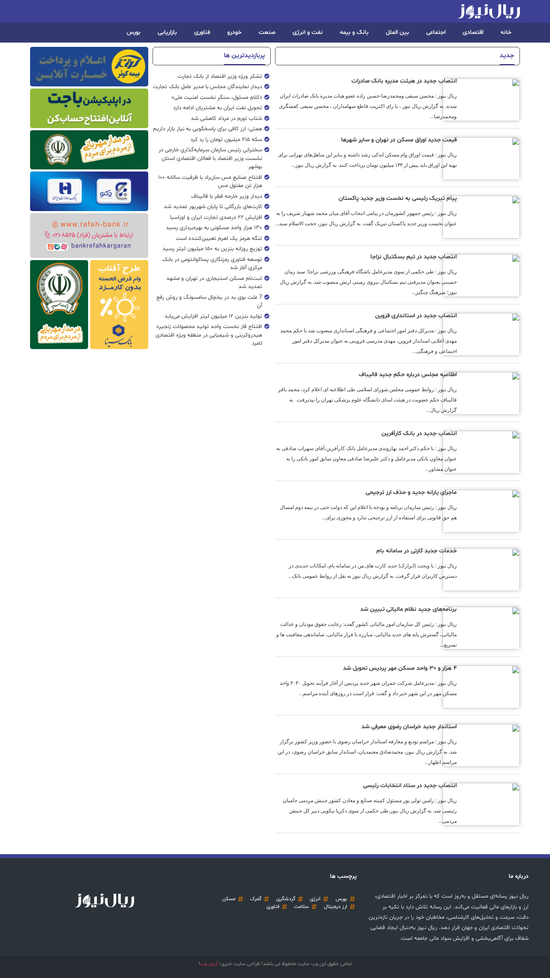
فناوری (202, 32)
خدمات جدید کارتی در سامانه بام (416, 551)
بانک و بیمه (354, 32)
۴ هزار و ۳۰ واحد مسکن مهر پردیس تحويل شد (400, 668)
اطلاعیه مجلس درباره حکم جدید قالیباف (408, 375)
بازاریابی (167, 32)
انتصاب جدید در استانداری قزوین (416, 316)
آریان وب (209, 963)
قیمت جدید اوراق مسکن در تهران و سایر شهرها (399, 140)
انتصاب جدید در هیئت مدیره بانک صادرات (404, 81)
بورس (134, 32)
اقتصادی (473, 32)
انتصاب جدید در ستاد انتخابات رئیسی (410, 786)
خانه (506, 32)
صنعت (267, 32)
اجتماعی (436, 32)
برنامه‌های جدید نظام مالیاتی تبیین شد (408, 609)
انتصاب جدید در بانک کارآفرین (419, 433)
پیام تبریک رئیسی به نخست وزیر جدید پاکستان (398, 198)
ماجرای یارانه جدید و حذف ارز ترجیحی (411, 492)
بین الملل (397, 32)
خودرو (234, 32)
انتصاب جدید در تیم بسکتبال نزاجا (413, 257)
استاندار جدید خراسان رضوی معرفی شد (409, 727)
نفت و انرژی (308, 32)
